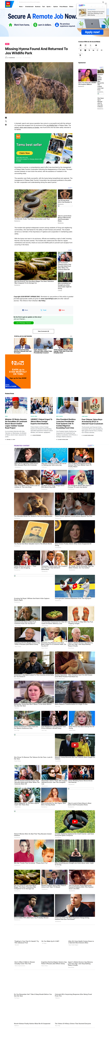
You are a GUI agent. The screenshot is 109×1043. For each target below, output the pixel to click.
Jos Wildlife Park (51, 125)
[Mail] (101, 51)
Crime (83, 416)
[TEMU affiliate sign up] (18, 371)
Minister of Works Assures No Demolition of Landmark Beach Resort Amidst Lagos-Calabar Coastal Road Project (16, 423)
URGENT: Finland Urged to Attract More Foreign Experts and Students (41, 421)
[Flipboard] (85, 51)
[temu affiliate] (43, 148)
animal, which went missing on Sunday (26, 127)
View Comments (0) (43, 331)
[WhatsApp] (97, 51)
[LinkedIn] (93, 51)
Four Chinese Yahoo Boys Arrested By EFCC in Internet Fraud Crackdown (92, 421)
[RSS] (89, 51)
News (7, 43)
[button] (103, 2)
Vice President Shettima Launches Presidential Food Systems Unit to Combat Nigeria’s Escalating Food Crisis (66, 423)
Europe (32, 416)
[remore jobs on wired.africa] (54, 22)
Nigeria (61, 416)
